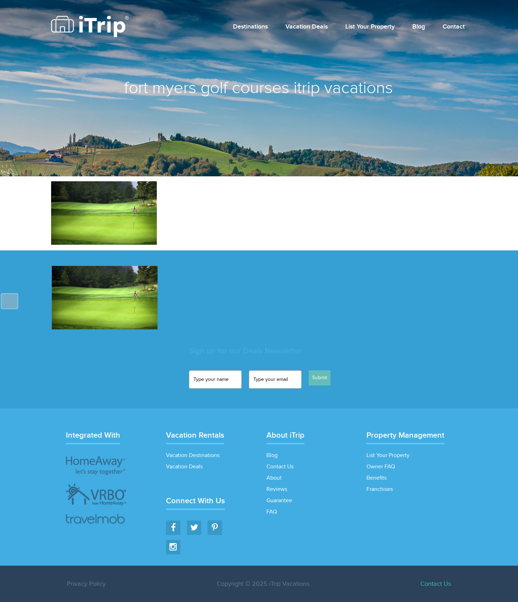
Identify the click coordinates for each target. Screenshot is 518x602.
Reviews (276, 489)
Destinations (250, 27)
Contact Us (280, 466)
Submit (319, 378)
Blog (418, 27)
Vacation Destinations (193, 455)
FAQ (271, 512)
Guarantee (279, 500)
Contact (454, 27)
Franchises (379, 489)
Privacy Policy (86, 584)
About (274, 478)
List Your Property (370, 27)
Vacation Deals (306, 27)
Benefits (376, 478)
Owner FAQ (380, 466)
